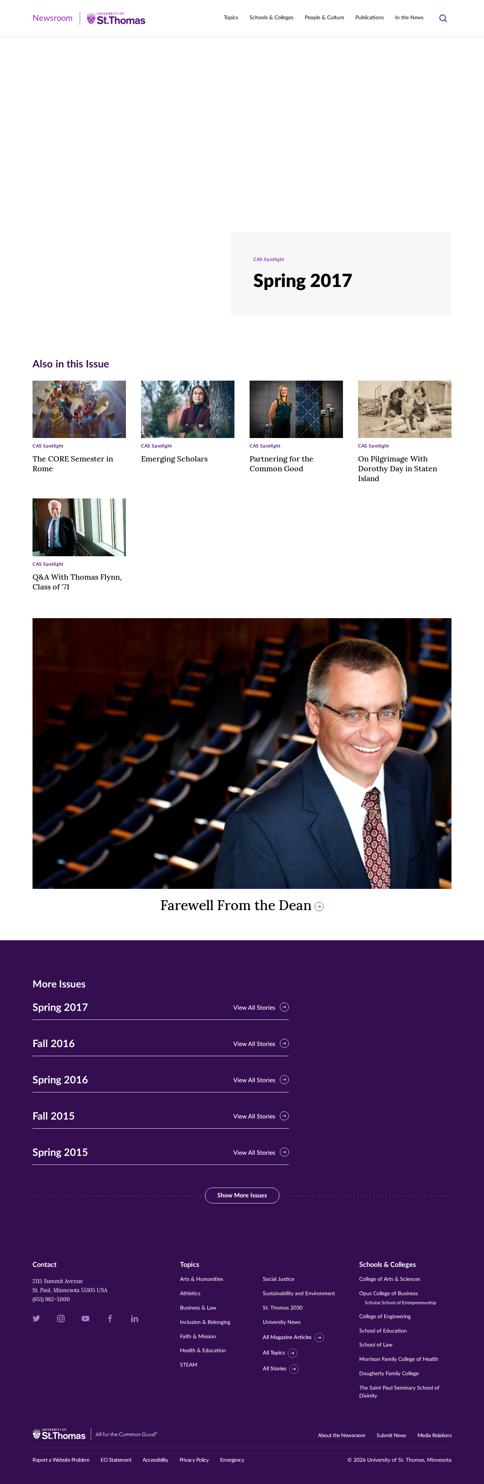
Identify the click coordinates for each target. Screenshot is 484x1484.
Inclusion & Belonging (205, 1322)
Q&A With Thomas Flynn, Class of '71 (77, 581)
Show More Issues (248, 1195)
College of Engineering (385, 1316)
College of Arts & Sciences (389, 1279)
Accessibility (155, 1460)
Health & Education (203, 1350)
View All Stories (254, 1008)
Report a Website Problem (61, 1460)
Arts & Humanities (201, 1279)
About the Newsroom (341, 1435)
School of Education (383, 1331)
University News (282, 1322)
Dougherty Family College (389, 1373)
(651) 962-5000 (51, 1299)
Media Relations (434, 1435)
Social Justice (278, 1279)
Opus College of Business (397, 1298)
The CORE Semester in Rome (73, 463)
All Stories (274, 1368)
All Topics (274, 1353)
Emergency (232, 1460)
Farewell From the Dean (236, 905)
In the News (409, 17)
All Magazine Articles (287, 1337)
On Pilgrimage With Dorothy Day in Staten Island (397, 468)
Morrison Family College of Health (398, 1359)
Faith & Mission (198, 1336)
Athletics (190, 1293)
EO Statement (116, 1460)
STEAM (188, 1365)
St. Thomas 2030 (282, 1308)
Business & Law (198, 1308)
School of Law (375, 1345)
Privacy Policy (194, 1460)
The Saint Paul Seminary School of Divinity (399, 1392)
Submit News (391, 1435)
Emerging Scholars (174, 458)
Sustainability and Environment (299, 1293)
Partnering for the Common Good (281, 463)
